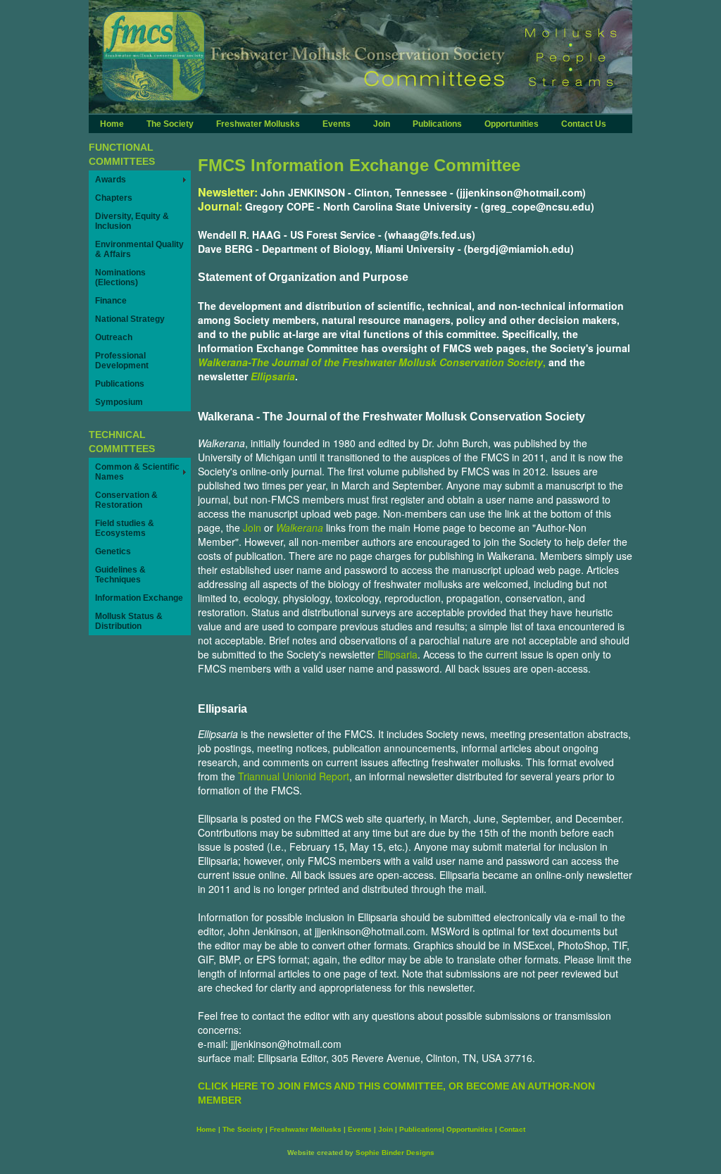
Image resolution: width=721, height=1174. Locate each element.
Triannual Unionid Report (293, 776)
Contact (512, 1129)
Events (336, 124)
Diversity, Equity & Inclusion (132, 221)
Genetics (113, 551)
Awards (110, 180)
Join (381, 124)
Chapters (113, 198)
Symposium (119, 402)
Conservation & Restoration (126, 500)
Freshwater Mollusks (258, 124)
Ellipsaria (273, 376)
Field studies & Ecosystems (124, 528)
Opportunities (511, 124)
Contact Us (583, 124)
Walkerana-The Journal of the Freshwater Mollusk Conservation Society (370, 362)
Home (112, 124)
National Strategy (130, 319)
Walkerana (299, 527)
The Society (170, 124)
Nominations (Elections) (120, 277)
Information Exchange (139, 598)
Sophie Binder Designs (395, 1152)
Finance (111, 301)
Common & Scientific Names (137, 472)
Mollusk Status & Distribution (129, 621)
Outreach (113, 337)
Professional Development (122, 360)
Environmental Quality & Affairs (139, 249)
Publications (437, 124)
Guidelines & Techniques (120, 575)
